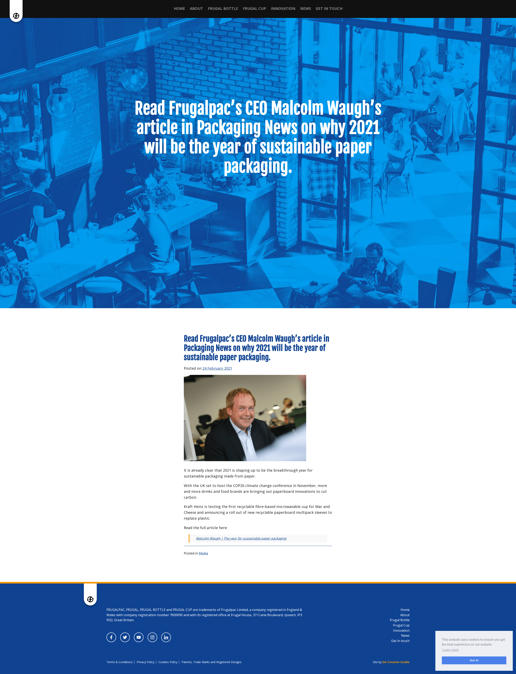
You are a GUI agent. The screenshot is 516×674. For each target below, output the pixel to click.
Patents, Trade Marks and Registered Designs (211, 662)
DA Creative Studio (396, 662)
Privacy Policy (145, 662)
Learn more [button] (450, 650)
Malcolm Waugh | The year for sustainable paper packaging (241, 538)
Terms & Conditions (119, 662)
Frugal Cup (254, 8)
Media (203, 553)
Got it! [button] (474, 660)
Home (179, 8)
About (196, 8)
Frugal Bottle (223, 8)
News (305, 8)
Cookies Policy (167, 662)
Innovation (283, 8)
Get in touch (329, 8)
